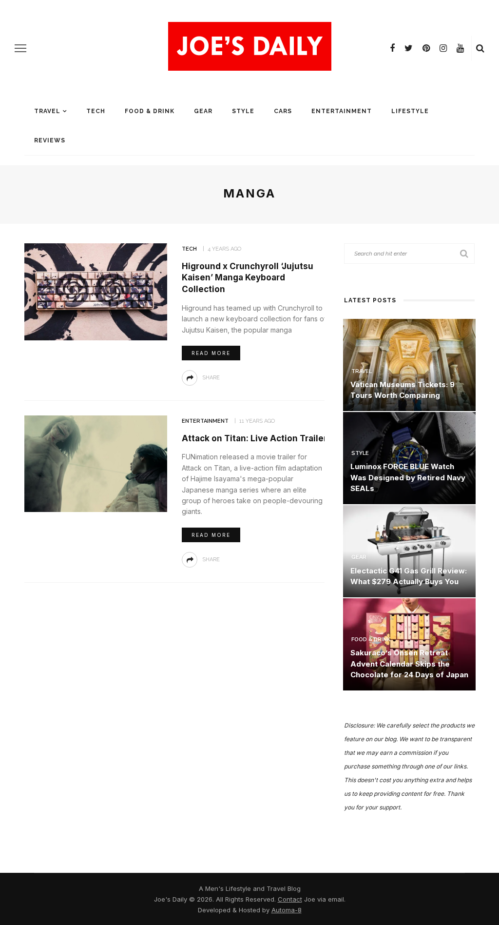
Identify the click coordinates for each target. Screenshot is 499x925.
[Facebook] (392, 48)
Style (243, 111)
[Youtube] (460, 48)
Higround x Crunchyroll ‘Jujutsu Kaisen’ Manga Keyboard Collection (247, 278)
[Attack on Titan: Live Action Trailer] (94, 463)
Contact (290, 899)
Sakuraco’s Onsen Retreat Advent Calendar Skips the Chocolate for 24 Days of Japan (409, 663)
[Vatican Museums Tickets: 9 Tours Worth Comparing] (409, 364)
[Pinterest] (426, 48)
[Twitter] (409, 48)
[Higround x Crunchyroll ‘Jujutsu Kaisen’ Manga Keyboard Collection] (94, 291)
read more (211, 353)
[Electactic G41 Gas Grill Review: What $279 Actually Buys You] (409, 550)
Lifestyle (410, 111)
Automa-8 (286, 910)
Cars (283, 111)
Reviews (49, 140)
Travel (47, 111)
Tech (95, 111)
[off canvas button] (20, 48)
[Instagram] (443, 48)
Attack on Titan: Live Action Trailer (254, 438)
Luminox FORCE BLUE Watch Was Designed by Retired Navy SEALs (407, 477)
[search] (480, 48)
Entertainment (341, 111)
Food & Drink (149, 111)
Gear (203, 111)
